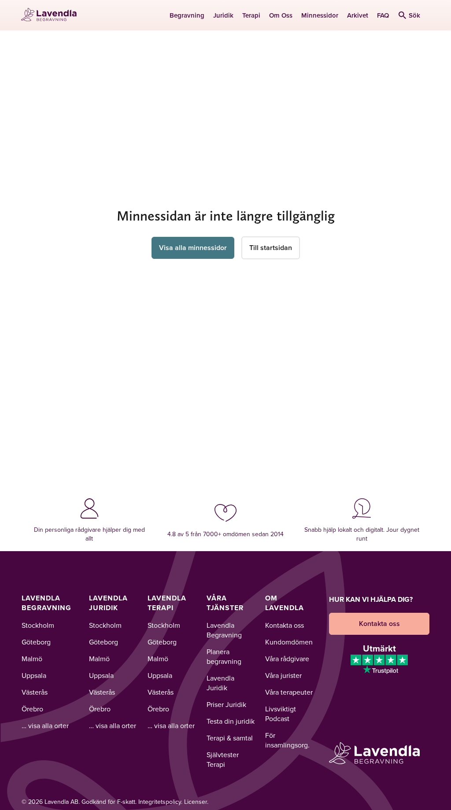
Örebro (32, 709)
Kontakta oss (284, 625)
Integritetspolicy (159, 801)
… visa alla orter (45, 725)
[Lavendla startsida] (51, 15)
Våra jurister (283, 675)
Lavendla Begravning (46, 603)
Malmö (32, 658)
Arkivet (357, 15)
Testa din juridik (231, 721)
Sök (414, 15)
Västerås (35, 692)
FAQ (383, 15)
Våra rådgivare (287, 658)
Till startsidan (270, 248)
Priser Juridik (226, 704)
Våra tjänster (225, 603)
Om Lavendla (284, 603)
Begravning (187, 15)
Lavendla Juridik (108, 603)
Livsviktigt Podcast (280, 713)
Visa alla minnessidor (193, 248)
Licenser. (196, 801)
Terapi (251, 15)
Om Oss (280, 15)
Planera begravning (224, 656)
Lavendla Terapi (167, 603)
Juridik (223, 15)
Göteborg (36, 642)
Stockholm (38, 625)
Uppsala (34, 675)
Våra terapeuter (289, 692)
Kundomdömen (289, 642)
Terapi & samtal (230, 738)
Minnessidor (319, 15)
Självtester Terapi (223, 759)
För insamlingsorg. (287, 740)
